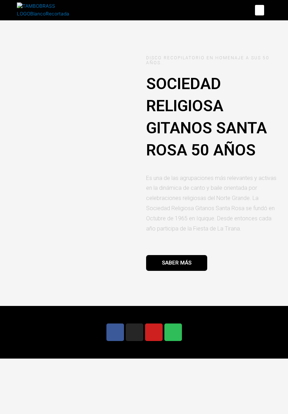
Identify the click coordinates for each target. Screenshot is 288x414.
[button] (259, 10)
